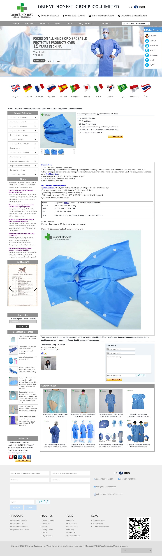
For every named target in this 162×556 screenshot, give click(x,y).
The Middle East (52, 174)
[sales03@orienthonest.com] (45, 353)
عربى (122, 97)
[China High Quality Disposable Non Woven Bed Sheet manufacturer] (13, 339)
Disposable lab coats (18, 126)
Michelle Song (154, 45)
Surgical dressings (17, 170)
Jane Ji (151, 60)
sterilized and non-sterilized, (89, 337)
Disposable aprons (17, 157)
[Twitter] (15, 457)
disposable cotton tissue (20, 166)
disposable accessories (19, 161)
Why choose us (86, 23)
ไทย (146, 97)
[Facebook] (29, 457)
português (75, 97)
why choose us (47, 536)
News (57, 23)
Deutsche (28, 97)
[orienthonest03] (42, 353)
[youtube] (11, 457)
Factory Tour (72, 523)
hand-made (138, 337)
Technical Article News (101, 526)
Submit (16, 508)
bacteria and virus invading (57, 337)
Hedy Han (152, 36)
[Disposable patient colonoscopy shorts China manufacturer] (58, 130)
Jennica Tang (153, 55)
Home (16, 23)
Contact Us (106, 23)
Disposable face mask (19, 117)
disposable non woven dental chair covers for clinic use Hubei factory (27, 369)
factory (121, 337)
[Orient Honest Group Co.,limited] (21, 10)
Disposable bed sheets (19, 135)
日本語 (87, 97)
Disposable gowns (29, 109)
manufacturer (111, 337)
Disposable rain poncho (19, 152)
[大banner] (81, 51)
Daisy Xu (152, 50)
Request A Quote (73, 536)
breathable (53, 340)
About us (47, 515)
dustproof (73, 337)
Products (44, 23)
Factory (45, 526)
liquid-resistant (80, 340)
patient (66, 203)
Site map (70, 530)
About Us (29, 23)
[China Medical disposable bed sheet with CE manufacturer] (13, 360)
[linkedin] (20, 457)
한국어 (110, 97)
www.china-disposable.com (134, 16)
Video (69, 23)
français (39, 97)
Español (63, 97)
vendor (61, 340)
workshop (129, 337)
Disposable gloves (17, 174)
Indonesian (134, 97)
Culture (45, 533)
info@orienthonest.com (103, 16)
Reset (30, 508)
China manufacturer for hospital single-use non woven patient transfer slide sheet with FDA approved (27, 421)
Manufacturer (48, 188)
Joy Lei (151, 65)
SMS (104, 337)
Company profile (48, 520)
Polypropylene (93, 340)
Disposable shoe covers (19, 144)
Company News (99, 520)
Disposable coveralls (18, 122)
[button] (35, 288)
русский (51, 97)
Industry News (98, 523)
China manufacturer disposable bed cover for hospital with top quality (28, 408)
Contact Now (23, 460)
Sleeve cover (15, 148)
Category (17, 109)
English (16, 97)
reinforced (69, 340)
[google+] (24, 457)
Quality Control (47, 530)
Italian (98, 97)
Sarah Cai (152, 41)
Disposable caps (16, 139)
